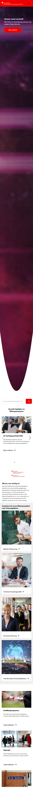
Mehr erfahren (12, 30)
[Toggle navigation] (29, 3)
